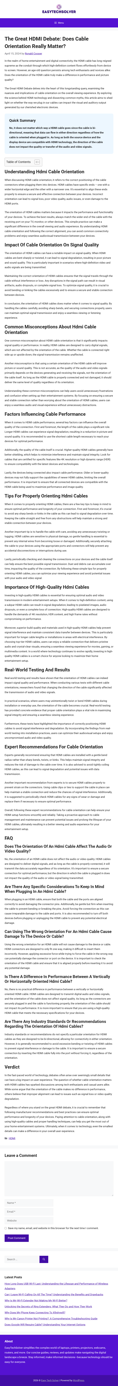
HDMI (12, 1138)
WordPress (78, 1380)
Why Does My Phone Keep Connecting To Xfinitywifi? (35, 1312)
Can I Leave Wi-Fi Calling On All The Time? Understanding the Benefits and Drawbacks (54, 1294)
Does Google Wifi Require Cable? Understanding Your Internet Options (45, 1324)
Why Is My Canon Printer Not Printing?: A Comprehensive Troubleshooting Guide (51, 1318)
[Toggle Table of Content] (35, 162)
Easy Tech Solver (50, 1380)
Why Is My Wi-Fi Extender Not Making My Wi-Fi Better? (36, 1300)
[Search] (43, 1259)
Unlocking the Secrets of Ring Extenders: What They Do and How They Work (48, 1306)
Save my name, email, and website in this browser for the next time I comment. (53, 1228)
